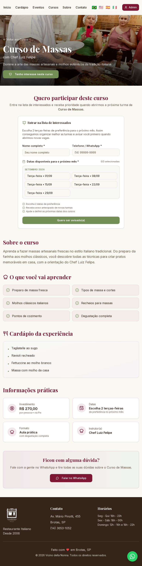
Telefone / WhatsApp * (87, 145)
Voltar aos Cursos (17, 39)
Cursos (53, 7)
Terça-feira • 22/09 (86, 184)
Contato (81, 7)
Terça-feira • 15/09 (39, 184)
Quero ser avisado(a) (71, 220)
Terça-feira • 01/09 (39, 175)
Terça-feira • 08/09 (86, 175)
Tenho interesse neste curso (34, 74)
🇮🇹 (114, 7)
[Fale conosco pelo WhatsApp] (132, 556)
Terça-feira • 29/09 (40, 192)
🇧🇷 (94, 7)
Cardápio (21, 7)
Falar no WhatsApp (74, 478)
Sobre (67, 7)
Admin (133, 7)
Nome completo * (33, 145)
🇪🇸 (108, 7)
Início (7, 7)
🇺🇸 (101, 7)
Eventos (38, 7)
